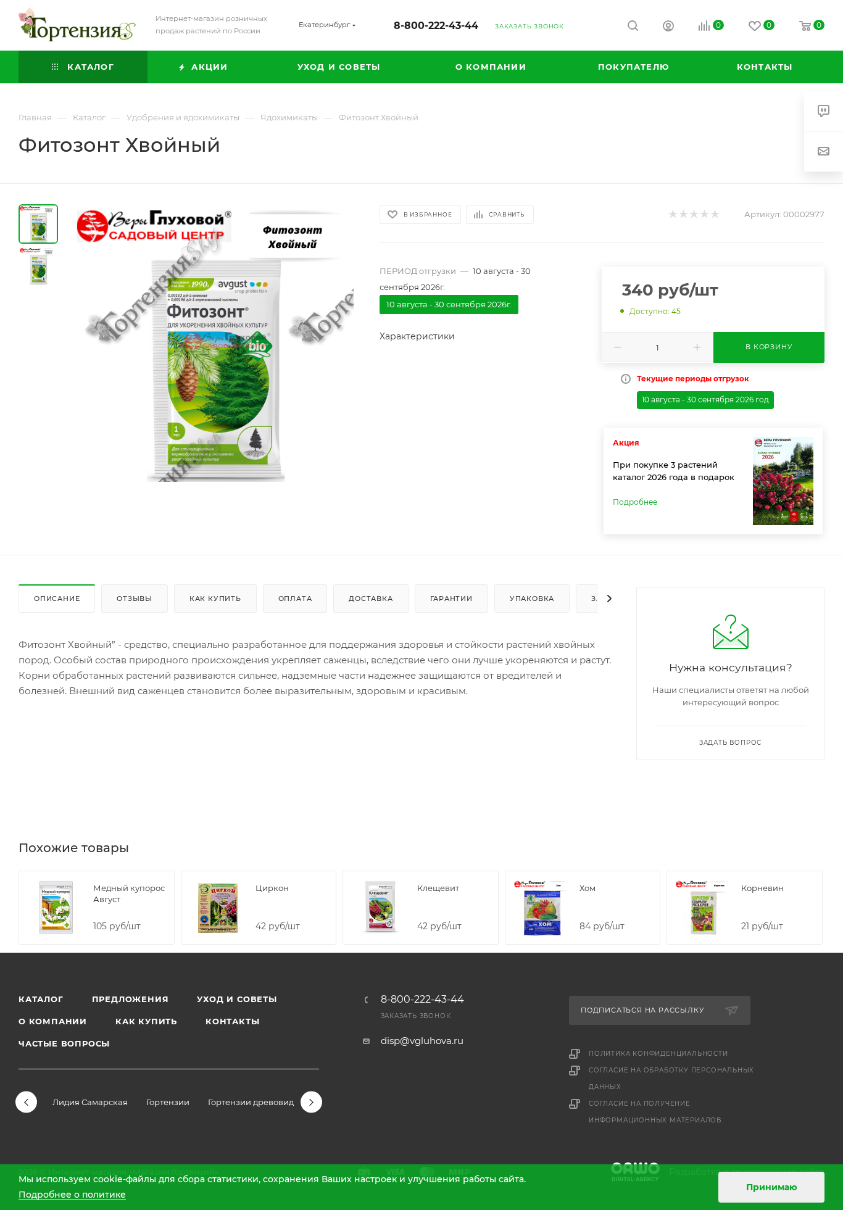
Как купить (146, 1021)
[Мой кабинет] (668, 27)
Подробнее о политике (72, 1194)
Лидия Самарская (90, 1102)
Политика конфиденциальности (658, 1054)
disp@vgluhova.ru (422, 1040)
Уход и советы (236, 999)
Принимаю (771, 1187)
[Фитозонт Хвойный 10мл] (215, 343)
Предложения (130, 999)
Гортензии (167, 1102)
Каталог (41, 999)
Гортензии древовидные (259, 1102)
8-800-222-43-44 (436, 25)
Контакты (232, 1021)
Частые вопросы (64, 1043)
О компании (53, 1021)
